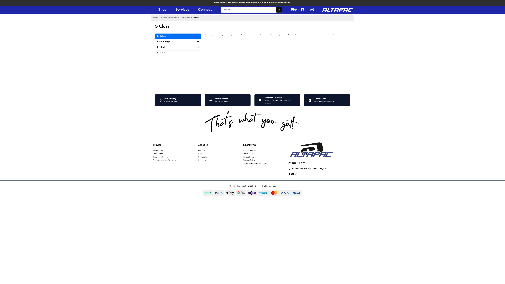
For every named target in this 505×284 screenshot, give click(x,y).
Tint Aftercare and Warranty (164, 160)
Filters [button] (162, 36)
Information (250, 145)
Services (182, 10)
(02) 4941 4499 (298, 163)
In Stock (161, 47)
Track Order (158, 154)
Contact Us (202, 157)
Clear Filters (160, 52)
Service (157, 145)
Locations (202, 160)
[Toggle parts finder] (312, 10)
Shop (162, 10)
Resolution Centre (160, 157)
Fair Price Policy (249, 150)
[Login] (302, 10)
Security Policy (249, 160)
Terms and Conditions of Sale (255, 163)
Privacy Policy (248, 157)
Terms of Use (248, 154)
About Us (203, 145)
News (200, 154)
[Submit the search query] (279, 10)
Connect (205, 10)
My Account (158, 150)
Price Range (163, 41)
